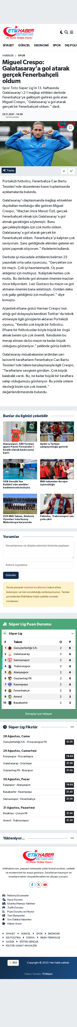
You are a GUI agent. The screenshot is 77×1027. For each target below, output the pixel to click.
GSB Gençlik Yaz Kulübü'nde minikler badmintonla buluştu (16, 484)
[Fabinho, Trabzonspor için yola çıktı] (57, 503)
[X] (39, 885)
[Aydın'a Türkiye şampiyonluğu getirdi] (57, 431)
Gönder (11, 575)
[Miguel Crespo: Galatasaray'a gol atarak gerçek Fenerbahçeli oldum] (38, 143)
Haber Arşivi (14, 923)
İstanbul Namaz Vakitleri (21, 903)
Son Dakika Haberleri (19, 919)
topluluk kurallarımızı (36, 587)
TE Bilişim (47, 974)
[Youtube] (45, 885)
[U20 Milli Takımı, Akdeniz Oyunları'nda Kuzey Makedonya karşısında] (20, 503)
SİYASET (8, 45)
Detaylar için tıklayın (38, 713)
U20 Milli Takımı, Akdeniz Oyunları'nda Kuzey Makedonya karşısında (18, 519)
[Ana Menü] (71, 32)
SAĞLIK (10, 941)
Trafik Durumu (15, 907)
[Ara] (66, 32)
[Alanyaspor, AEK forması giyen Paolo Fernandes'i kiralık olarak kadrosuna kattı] (20, 431)
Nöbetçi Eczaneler (18, 895)
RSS (14, 962)
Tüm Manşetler (16, 915)
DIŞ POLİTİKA (13, 937)
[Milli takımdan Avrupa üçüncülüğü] (57, 469)
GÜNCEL (24, 45)
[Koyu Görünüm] (61, 32)
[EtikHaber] (18, 32)
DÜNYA (30, 937)
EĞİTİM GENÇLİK (29, 941)
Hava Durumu (15, 899)
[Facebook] (32, 885)
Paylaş (10, 170)
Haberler (8, 55)
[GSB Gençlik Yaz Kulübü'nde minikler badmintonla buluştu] (20, 469)
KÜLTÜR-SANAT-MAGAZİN (21, 945)
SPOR (57, 45)
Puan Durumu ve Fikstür (20, 911)
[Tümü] (72, 838)
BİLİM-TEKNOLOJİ (50, 937)
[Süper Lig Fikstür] (72, 727)
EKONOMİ (41, 45)
